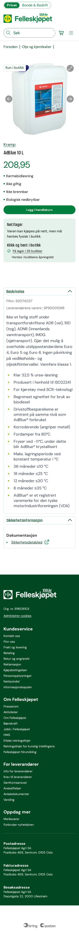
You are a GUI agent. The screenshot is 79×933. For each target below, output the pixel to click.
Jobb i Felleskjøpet (17, 729)
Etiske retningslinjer (17, 741)
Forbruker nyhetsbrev (19, 825)
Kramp (10, 144)
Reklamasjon (12, 664)
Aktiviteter (11, 712)
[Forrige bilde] (9, 99)
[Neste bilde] (70, 99)
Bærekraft (11, 723)
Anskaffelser (12, 788)
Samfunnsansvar (15, 783)
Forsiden (11, 47)
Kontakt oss (12, 636)
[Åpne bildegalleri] (70, 68)
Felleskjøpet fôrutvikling (20, 752)
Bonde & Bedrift (35, 5)
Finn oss (9, 642)
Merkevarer (11, 819)
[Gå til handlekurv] (61, 32)
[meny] (71, 32)
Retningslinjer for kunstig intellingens (29, 746)
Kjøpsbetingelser (15, 670)
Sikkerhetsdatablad (26, 542)
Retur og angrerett (16, 659)
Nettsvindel (12, 681)
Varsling (9, 800)
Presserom (11, 706)
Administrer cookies (17, 615)
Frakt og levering (15, 647)
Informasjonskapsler (18, 687)
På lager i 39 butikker (27, 251)
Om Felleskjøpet (15, 718)
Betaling (9, 653)
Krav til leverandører (18, 777)
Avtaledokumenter (16, 794)
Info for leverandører (18, 771)
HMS (7, 735)
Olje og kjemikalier (36, 47)
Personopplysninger (18, 676)
